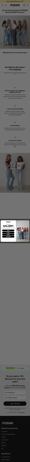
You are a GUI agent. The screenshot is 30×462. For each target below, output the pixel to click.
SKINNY (8, 234)
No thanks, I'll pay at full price (8, 238)
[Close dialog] (28, 220)
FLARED (8, 232)
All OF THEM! (8, 236)
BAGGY (8, 230)
